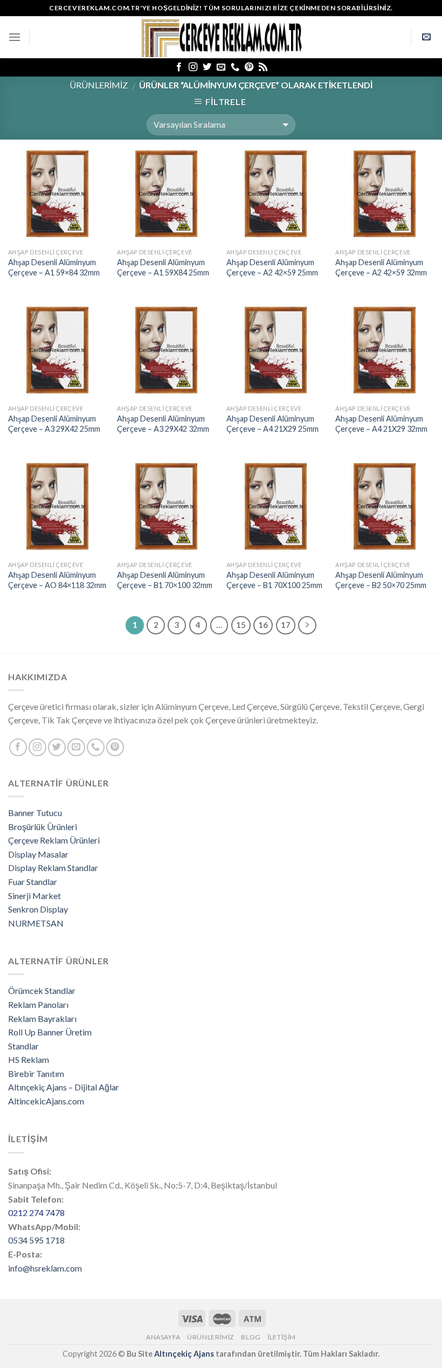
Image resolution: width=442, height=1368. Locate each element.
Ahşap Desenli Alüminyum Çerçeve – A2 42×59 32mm (381, 267)
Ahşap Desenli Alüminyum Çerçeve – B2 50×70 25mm (380, 580)
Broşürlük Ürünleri (42, 826)
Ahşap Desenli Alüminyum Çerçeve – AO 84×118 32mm (57, 580)
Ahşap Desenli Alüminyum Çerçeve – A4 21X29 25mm (272, 423)
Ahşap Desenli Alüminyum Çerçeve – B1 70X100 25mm (274, 580)
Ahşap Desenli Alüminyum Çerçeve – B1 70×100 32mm (164, 580)
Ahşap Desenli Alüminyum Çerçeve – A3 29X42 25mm (54, 423)
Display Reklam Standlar (53, 867)
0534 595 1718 (36, 1240)
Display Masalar (38, 854)
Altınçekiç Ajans (184, 1353)
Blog (250, 1337)
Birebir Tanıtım (36, 1073)
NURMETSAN (36, 923)
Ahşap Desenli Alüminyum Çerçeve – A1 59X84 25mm (163, 267)
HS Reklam (28, 1059)
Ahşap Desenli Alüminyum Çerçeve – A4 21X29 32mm (381, 423)
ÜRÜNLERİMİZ (99, 85)
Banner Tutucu (35, 812)
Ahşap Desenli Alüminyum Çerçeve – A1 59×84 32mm (54, 267)
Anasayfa (163, 1337)
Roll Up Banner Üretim (50, 1032)
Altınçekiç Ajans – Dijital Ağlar (63, 1087)
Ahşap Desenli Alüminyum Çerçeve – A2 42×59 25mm (272, 267)
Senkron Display (38, 909)
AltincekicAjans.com (46, 1101)
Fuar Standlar (32, 881)
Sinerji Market (34, 895)
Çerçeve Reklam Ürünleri (54, 840)
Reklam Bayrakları (42, 1018)
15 (241, 625)
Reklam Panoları (38, 1004)
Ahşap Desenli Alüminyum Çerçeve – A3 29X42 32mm (163, 423)
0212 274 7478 (36, 1212)
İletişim (281, 1337)
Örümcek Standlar (41, 990)
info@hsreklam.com (45, 1268)
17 (286, 625)
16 (263, 625)
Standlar (23, 1046)
